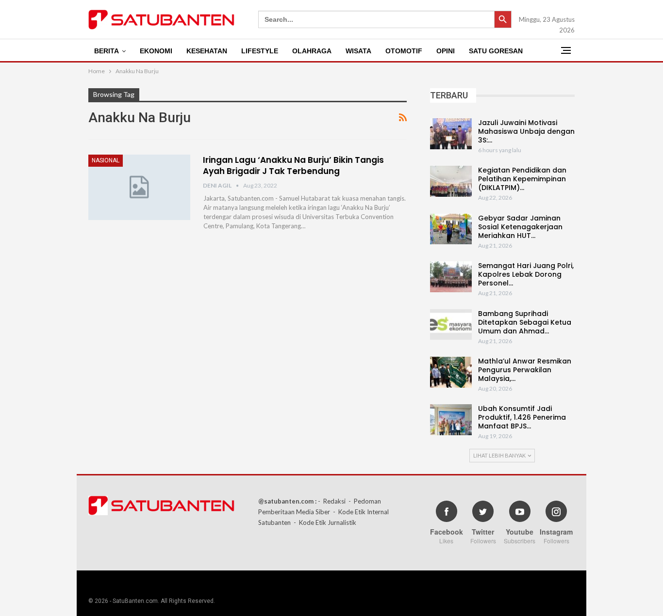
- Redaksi (332, 501)
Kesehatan (206, 51)
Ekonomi (156, 51)
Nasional (105, 160)
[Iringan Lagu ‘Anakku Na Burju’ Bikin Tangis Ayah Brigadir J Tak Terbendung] (139, 187)
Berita (106, 51)
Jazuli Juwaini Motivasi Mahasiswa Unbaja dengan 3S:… (526, 131)
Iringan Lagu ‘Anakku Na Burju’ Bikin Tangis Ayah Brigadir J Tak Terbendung (293, 165)
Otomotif (403, 51)
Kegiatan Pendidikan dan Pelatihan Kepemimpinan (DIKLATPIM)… (522, 178)
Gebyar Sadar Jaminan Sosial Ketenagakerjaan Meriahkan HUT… (520, 226)
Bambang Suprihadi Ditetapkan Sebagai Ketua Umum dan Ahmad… (524, 322)
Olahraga (312, 51)
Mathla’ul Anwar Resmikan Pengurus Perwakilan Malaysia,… (524, 369)
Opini (445, 51)
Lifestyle (259, 51)
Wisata (358, 51)
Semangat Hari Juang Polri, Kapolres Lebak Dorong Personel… (526, 274)
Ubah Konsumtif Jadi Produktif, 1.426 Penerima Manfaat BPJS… (522, 417)
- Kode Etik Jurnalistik (325, 522)
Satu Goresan (496, 51)
